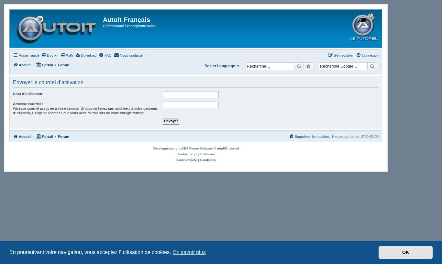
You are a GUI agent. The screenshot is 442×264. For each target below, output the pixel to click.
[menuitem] (49, 55)
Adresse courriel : (28, 104)
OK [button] (405, 252)
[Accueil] (57, 28)
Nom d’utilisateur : (29, 94)
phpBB (181, 148)
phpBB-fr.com (204, 154)
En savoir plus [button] (189, 252)
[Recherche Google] (372, 66)
